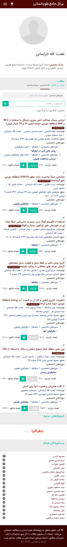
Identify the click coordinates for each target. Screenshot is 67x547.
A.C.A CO (25, 541)
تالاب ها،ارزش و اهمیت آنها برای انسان (42, 386)
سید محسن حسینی (33, 131)
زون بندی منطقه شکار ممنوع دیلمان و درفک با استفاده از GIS (34, 350)
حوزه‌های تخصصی (49, 147)
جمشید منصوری (28, 390)
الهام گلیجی (50, 131)
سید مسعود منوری (54, 135)
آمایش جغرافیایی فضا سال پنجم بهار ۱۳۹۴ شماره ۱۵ (36, 237)
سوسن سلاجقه (42, 311)
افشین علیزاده (10, 229)
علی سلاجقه (49, 307)
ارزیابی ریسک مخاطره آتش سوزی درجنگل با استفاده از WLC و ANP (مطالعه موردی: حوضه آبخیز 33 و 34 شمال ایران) (34, 123)
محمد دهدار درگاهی (46, 356)
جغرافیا (35, 147)
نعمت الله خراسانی (12, 131)
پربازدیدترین (32, 85)
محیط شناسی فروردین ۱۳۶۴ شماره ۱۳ (42, 394)
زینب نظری (50, 184)
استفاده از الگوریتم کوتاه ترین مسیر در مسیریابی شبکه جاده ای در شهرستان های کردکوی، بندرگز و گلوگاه (35, 223)
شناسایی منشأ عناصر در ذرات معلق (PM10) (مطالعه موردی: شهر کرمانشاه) (34, 179)
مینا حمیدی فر (58, 502)
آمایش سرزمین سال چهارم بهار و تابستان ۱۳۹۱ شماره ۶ (34, 274)
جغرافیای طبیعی (21, 327)
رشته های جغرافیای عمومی (16, 155)
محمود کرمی (28, 356)
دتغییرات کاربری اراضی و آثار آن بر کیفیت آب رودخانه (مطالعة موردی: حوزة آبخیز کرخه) (33, 302)
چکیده (33, 165)
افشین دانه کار (30, 270)
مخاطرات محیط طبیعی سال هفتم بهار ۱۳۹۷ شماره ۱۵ (35, 139)
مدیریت (27, 431)
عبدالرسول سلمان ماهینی (44, 229)
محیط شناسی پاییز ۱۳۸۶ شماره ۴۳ (43, 360)
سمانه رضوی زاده (33, 307)
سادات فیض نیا (15, 184)
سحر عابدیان (24, 229)
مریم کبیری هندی (47, 270)
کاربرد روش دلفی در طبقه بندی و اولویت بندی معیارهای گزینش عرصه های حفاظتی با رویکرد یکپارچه (36, 265)
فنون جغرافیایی (22, 147)
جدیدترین (44, 85)
